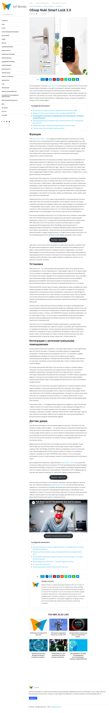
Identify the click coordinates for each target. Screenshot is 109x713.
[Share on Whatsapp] (65, 79)
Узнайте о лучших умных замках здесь (58, 536)
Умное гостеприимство (9, 91)
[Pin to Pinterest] (54, 79)
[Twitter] (4, 121)
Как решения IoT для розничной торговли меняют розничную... (58, 655)
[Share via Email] (77, 79)
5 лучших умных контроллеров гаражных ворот (48, 128)
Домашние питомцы (8, 61)
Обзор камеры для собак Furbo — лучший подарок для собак (53, 561)
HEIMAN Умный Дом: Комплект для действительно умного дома (54, 125)
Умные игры (5, 80)
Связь (3, 39)
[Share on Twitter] (50, 79)
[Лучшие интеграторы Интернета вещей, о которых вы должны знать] (38, 645)
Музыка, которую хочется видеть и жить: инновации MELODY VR (54, 113)
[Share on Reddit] (62, 79)
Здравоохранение (7, 46)
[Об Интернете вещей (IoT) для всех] (38, 625)
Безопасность (6, 69)
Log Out (4, 111)
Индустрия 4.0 (6, 50)
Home (31, 3)
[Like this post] (43, 79)
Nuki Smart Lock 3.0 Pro (37, 139)
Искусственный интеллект (10, 31)
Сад (3, 84)
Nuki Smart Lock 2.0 (68, 463)
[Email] (9, 121)
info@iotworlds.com (55, 707)
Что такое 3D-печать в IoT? (41, 564)
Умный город (6, 72)
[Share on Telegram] (69, 79)
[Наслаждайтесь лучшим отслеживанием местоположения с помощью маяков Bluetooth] (78, 645)
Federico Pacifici (47, 581)
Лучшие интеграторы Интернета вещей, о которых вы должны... (38, 655)
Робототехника (6, 65)
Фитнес (4, 43)
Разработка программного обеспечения (10, 96)
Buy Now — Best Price (58, 240)
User (3, 24)
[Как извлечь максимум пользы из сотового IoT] (58, 625)
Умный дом (5, 87)
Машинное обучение (8, 54)
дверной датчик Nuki (58, 485)
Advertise (5, 20)
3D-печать (5, 107)
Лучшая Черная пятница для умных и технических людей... (78, 634)
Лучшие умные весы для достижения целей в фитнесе (50, 567)
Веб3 (3, 104)
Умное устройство (7, 76)
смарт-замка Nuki (53, 86)
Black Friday (5, 35)
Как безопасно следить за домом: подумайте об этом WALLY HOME (55, 110)
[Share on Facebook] (46, 79)
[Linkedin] (6, 121)
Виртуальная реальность (10, 100)
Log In (3, 28)
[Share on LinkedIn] (58, 79)
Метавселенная (6, 58)
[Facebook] (1, 121)
